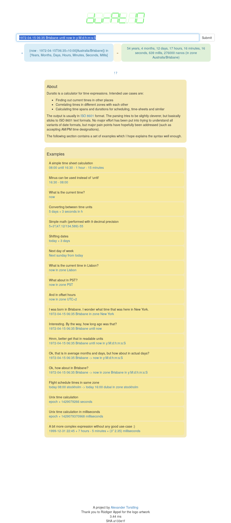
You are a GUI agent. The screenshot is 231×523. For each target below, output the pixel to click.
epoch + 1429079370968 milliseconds (76, 416)
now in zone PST (61, 284)
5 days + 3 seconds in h (66, 211)
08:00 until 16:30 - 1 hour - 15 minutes (76, 167)
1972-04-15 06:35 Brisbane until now (75, 328)
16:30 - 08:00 (58, 182)
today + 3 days (59, 240)
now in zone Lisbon (62, 270)
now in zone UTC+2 (63, 299)
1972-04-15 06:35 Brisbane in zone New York (81, 313)
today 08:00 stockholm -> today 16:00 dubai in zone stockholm (93, 387)
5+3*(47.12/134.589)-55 (66, 226)
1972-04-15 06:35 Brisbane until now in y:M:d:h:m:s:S (87, 343)
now (52, 196)
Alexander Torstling (124, 507)
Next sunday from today (66, 255)
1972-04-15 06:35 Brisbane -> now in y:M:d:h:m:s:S (86, 357)
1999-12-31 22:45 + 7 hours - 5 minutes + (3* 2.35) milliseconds (94, 430)
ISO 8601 (87, 115)
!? (115, 73)
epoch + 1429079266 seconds (70, 401)
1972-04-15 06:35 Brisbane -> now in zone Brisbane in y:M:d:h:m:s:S (98, 372)
